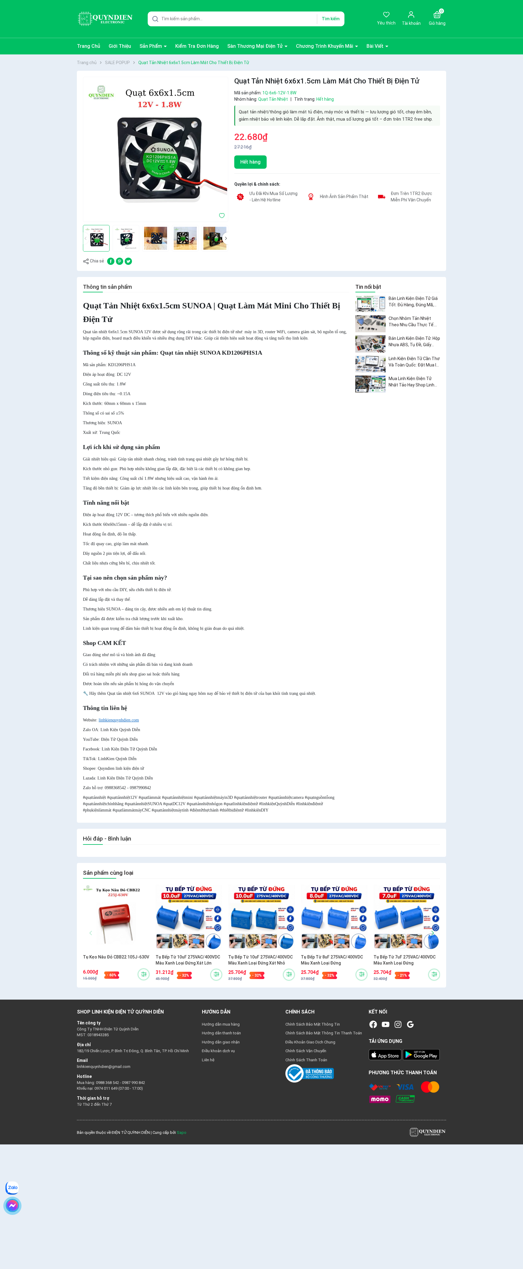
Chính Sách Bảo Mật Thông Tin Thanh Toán (323, 1033)
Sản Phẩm (151, 46)
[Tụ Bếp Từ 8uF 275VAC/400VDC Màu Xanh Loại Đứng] (334, 918)
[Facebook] (373, 1024)
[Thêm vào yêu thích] (222, 215)
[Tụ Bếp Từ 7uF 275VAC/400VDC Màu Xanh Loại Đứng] (406, 918)
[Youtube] (385, 1024)
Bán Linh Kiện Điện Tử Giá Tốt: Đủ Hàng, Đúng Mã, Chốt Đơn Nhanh (413, 302)
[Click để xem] (155, 149)
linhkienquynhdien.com (119, 720)
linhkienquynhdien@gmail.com (103, 1066)
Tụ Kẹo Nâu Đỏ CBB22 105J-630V (116, 957)
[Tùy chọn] (143, 974)
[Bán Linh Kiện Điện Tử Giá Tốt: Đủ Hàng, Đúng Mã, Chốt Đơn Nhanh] (370, 303)
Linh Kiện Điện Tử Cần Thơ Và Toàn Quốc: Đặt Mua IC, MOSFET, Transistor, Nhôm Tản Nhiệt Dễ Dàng (414, 362)
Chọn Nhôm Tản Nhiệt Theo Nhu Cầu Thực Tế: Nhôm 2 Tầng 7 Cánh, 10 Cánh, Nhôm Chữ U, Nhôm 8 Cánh (413, 322)
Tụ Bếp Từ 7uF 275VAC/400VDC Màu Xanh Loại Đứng (404, 960)
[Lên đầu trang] (513, 1250)
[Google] (410, 1024)
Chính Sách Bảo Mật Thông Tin (312, 1024)
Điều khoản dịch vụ (218, 1051)
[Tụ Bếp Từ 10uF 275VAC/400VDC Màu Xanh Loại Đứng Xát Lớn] (189, 918)
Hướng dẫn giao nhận (221, 1042)
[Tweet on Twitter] (128, 260)
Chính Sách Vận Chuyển (305, 1051)
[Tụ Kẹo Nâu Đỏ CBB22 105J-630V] (116, 918)
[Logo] (427, 1132)
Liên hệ (208, 1060)
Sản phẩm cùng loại (108, 872)
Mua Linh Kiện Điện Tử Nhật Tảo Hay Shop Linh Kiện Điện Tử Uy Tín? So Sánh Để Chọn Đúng (412, 382)
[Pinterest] (119, 260)
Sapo (181, 1132)
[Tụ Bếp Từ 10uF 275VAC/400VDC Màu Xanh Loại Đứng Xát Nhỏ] (261, 918)
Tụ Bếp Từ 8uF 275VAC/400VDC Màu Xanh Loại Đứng (332, 960)
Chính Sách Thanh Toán (306, 1060)
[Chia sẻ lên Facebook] (110, 260)
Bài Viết (376, 46)
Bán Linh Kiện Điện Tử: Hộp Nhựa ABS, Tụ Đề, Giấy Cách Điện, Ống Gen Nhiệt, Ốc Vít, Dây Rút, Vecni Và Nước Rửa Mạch (414, 342)
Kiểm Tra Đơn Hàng (197, 46)
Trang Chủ (88, 46)
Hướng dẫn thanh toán (221, 1033)
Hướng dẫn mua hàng (221, 1024)
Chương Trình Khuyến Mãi (325, 46)
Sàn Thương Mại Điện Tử (255, 46)
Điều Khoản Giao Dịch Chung (310, 1042)
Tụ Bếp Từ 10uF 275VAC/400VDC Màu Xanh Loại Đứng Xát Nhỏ (260, 960)
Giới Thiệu (120, 46)
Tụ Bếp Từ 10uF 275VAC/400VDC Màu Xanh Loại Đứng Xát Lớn (188, 960)
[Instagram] (398, 1024)
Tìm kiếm (331, 18)
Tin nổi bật (368, 287)
